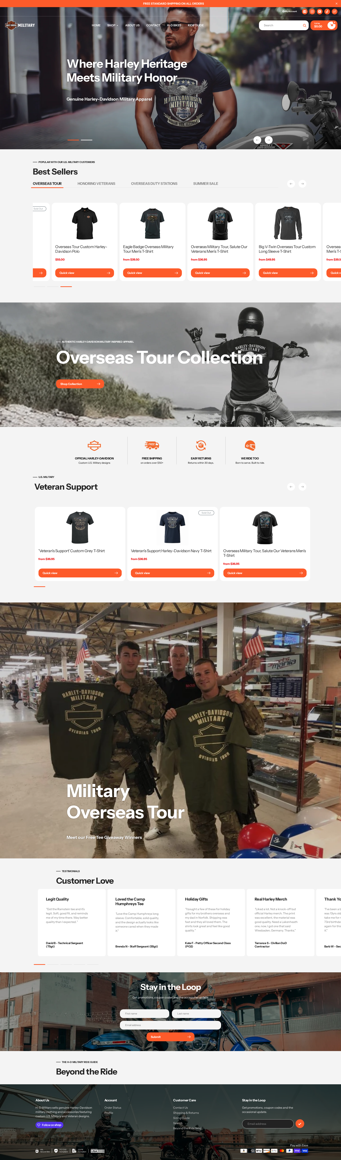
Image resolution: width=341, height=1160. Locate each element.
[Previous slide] (257, 140)
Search (178, 1123)
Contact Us (180, 1107)
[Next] (302, 184)
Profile (108, 1113)
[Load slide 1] (73, 140)
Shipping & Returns (186, 1113)
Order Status (112, 1107)
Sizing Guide (181, 1118)
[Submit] (300, 1123)
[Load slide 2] (86, 140)
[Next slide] (269, 140)
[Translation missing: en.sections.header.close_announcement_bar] (336, 3)
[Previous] (291, 184)
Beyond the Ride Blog (187, 1128)
